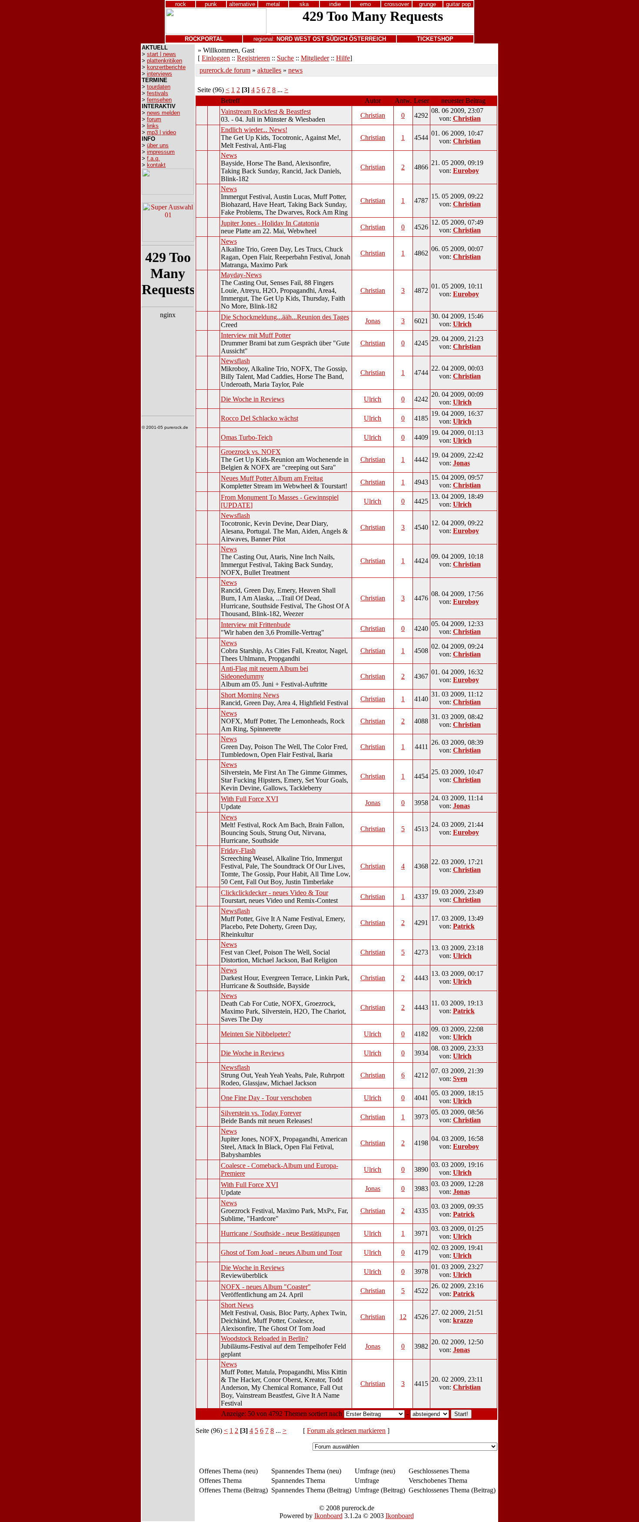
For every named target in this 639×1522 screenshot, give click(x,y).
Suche (285, 58)
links (153, 126)
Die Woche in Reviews (252, 399)
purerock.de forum (225, 70)
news (295, 70)
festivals (157, 93)
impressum (161, 152)
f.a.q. (153, 158)
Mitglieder (315, 58)
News (229, 155)
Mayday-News (241, 275)
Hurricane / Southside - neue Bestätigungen (280, 1233)
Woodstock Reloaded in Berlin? (264, 1338)
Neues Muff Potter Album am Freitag (272, 478)
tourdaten (158, 86)
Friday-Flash (238, 850)
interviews (159, 73)
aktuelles (269, 70)
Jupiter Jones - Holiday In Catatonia (270, 223)
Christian (372, 115)
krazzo (463, 1320)
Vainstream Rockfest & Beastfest (266, 111)
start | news (161, 54)
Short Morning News (250, 695)
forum (154, 119)
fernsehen (159, 99)
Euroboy (466, 170)
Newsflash (235, 361)
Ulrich (462, 324)
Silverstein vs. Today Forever (261, 1113)
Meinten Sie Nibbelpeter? (256, 1034)
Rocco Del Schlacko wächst (259, 418)
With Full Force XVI (249, 798)
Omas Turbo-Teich (247, 437)
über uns (158, 145)
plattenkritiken (164, 60)
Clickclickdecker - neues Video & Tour (274, 892)
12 (402, 1316)
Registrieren (253, 58)
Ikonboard (328, 1515)
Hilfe (343, 58)
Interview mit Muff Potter (256, 335)
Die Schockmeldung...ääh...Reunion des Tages (285, 317)
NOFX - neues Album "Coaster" (266, 1286)
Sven (460, 1078)
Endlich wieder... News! (254, 129)
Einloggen (216, 58)
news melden (163, 112)
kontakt (156, 165)
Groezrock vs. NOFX (251, 451)
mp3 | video (161, 132)
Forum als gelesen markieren (346, 1430)
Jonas (372, 321)
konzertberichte (166, 67)
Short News (237, 1305)
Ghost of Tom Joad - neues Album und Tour (281, 1252)
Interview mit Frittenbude (255, 624)
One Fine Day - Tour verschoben (266, 1097)
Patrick (464, 926)
